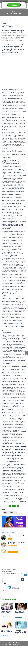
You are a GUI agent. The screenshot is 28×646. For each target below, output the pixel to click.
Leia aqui (14, 5)
